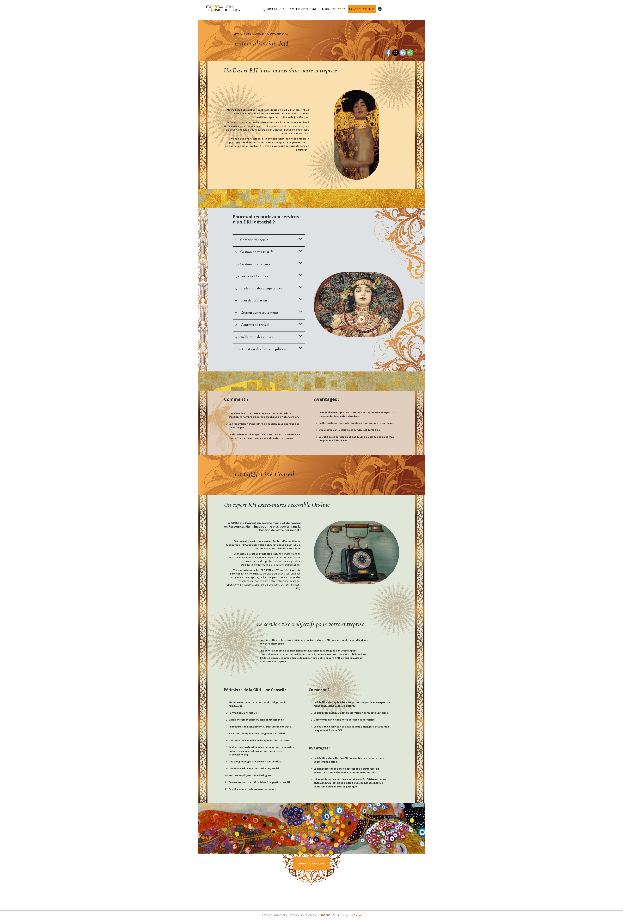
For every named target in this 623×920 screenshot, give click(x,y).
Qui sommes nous (273, 9)
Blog (325, 9)
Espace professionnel (303, 9)
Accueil (238, 33)
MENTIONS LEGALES (329, 915)
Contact (339, 9)
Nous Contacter (311, 863)
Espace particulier (362, 9)
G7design (356, 915)
